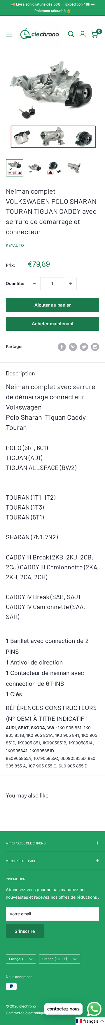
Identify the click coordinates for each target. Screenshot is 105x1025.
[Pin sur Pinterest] (73, 346)
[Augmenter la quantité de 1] (70, 283)
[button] (90, 1021)
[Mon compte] (82, 34)
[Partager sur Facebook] (62, 346)
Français (16, 959)
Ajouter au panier (52, 305)
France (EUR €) (54, 959)
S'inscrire (25, 931)
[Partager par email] (95, 346)
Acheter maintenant (53, 323)
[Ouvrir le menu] (9, 34)
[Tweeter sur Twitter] (84, 346)
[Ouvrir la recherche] (71, 34)
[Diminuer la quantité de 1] (34, 283)
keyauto (15, 245)
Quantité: (15, 283)
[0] (94, 34)
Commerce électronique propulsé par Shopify (43, 1013)
